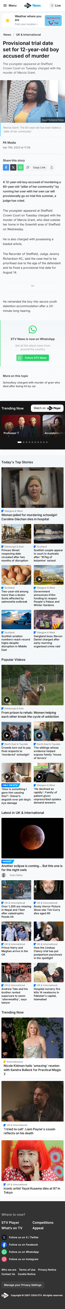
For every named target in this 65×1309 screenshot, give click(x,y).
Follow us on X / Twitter (24, 1237)
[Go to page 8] (41, 442)
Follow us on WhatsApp (24, 1251)
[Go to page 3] (26, 442)
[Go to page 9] (44, 442)
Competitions (42, 1222)
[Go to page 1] (19, 442)
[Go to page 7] (38, 442)
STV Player (10, 1222)
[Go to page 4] (29, 442)
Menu (13, 5)
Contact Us (8, 1274)
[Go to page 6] (35, 442)
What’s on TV (11, 1228)
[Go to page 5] (32, 442)
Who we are (8, 1269)
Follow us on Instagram (23, 1259)
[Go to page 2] (23, 442)
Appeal (38, 1228)
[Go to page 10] (46, 442)
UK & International (28, 34)
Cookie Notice (26, 1274)
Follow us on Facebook (23, 1244)
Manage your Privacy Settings (23, 1284)
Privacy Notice (47, 1269)
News (7, 34)
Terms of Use (27, 1269)
